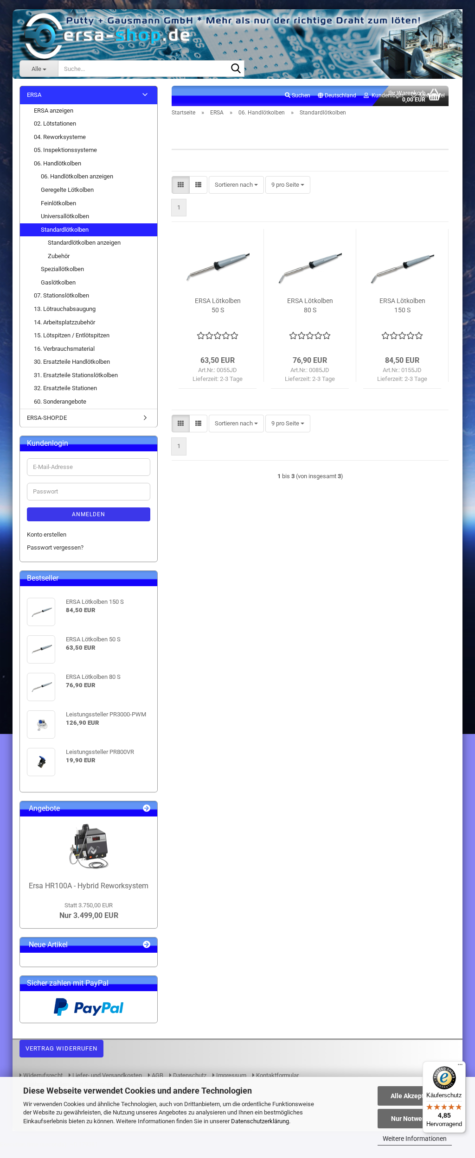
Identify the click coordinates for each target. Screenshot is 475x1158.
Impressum (230, 1075)
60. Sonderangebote (60, 401)
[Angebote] (146, 809)
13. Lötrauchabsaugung (65, 308)
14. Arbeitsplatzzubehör (64, 322)
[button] (337, 96)
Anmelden (88, 514)
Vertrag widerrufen (61, 1048)
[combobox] (236, 185)
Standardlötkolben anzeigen (84, 242)
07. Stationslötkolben (61, 295)
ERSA (34, 94)
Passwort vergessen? (55, 547)
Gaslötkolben (58, 282)
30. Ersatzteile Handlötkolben (72, 361)
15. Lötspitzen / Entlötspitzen (71, 335)
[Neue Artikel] (146, 945)
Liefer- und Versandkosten (106, 1075)
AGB (156, 1075)
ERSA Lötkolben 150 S (402, 305)
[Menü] (460, 1066)
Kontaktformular (277, 1075)
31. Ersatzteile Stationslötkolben (76, 375)
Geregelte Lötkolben (67, 189)
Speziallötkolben (62, 269)
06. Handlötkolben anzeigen (77, 176)
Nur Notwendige (415, 1118)
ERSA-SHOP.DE (47, 417)
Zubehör (59, 256)
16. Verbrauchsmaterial (64, 348)
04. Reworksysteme (60, 136)
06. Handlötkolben (57, 163)
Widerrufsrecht (42, 1075)
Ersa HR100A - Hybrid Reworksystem (88, 885)
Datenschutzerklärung (260, 1121)
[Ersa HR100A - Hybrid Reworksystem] (88, 846)
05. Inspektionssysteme (65, 149)
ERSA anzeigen (53, 110)
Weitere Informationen (415, 1138)
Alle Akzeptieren (415, 1096)
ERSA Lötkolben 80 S (310, 305)
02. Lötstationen (55, 123)
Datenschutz (189, 1075)
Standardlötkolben (65, 229)
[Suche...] (235, 69)
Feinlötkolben (58, 203)
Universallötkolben (65, 216)
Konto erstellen (46, 534)
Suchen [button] (300, 95)
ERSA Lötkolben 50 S (218, 305)
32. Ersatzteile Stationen (65, 388)
